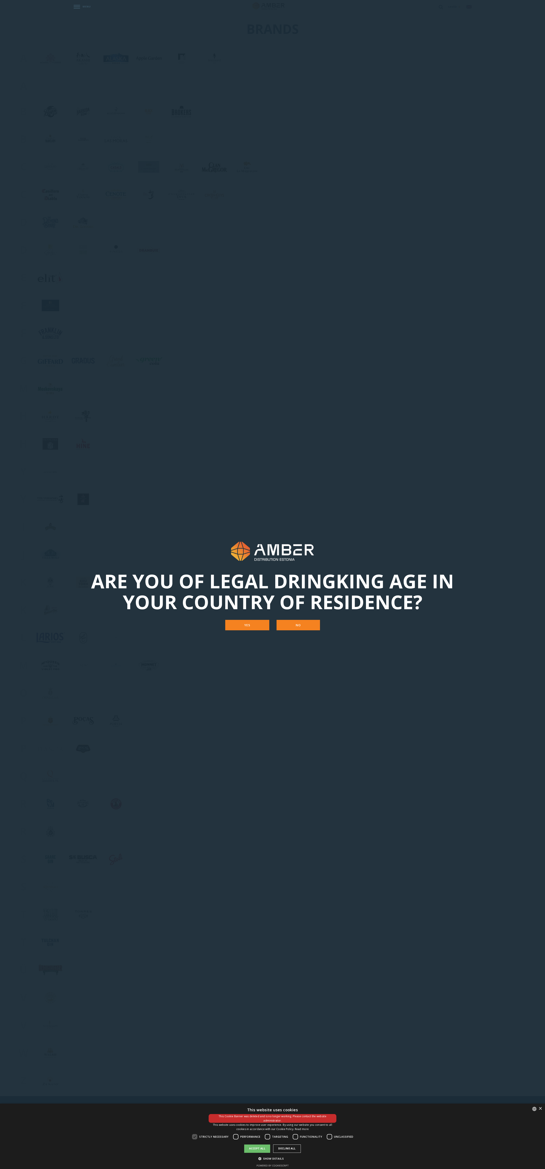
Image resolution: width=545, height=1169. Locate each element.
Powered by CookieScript (273, 1165)
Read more (302, 1129)
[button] (272, 1158)
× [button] (540, 1108)
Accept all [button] (257, 1148)
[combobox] (534, 1109)
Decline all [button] (286, 1148)
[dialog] (272, 1136)
